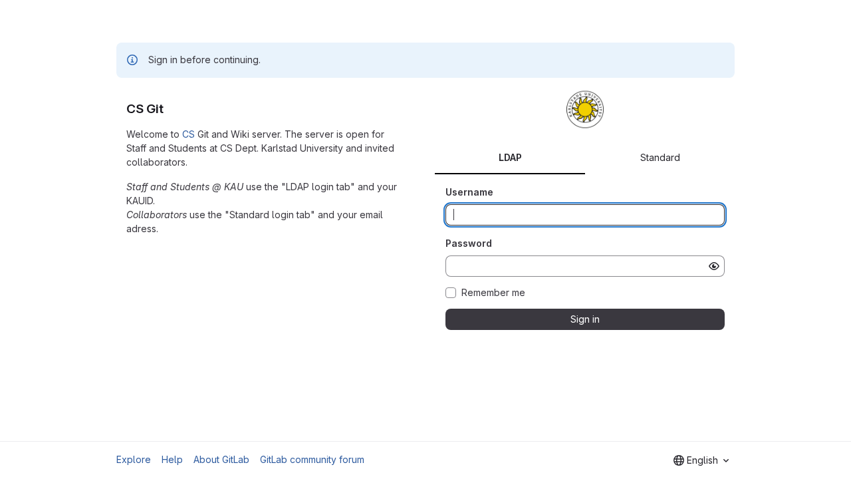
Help (172, 459)
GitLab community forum (312, 459)
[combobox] (701, 460)
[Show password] (714, 266)
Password (468, 243)
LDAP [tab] (510, 157)
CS (188, 134)
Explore (133, 459)
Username (469, 192)
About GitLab (221, 459)
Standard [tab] (660, 157)
